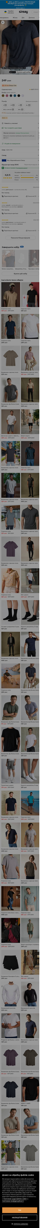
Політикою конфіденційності (13, 1201)
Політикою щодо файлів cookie (15, 1199)
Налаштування (19, 1217)
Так (19, 1210)
